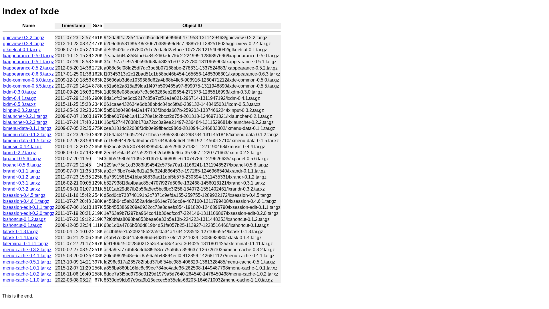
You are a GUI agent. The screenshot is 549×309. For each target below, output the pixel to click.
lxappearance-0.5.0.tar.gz (28, 55)
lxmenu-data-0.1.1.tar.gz (27, 128)
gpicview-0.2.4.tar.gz (23, 43)
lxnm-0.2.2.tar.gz (19, 152)
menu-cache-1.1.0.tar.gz (27, 280)
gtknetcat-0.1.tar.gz (22, 49)
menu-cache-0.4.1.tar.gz (27, 255)
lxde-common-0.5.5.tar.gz (28, 86)
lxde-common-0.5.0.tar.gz (28, 80)
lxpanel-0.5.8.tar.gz (22, 165)
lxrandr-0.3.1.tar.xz (21, 183)
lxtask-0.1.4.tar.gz (20, 237)
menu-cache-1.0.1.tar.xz (27, 268)
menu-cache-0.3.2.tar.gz (27, 249)
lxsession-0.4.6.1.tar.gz (26, 201)
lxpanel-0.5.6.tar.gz (22, 158)
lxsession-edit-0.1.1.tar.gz (28, 207)
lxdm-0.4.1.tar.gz (19, 98)
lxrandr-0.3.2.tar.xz (21, 189)
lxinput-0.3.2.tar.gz (21, 110)
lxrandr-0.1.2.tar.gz (21, 177)
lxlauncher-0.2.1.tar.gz (25, 116)
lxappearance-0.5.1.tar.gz (28, 61)
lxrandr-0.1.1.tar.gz (21, 171)
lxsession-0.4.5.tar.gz (24, 195)
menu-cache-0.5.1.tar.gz (27, 262)
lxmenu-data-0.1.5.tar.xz (27, 140)
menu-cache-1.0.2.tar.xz (27, 274)
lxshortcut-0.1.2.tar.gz (24, 219)
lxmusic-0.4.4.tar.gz (22, 146)
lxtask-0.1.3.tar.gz (20, 231)
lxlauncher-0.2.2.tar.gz (25, 122)
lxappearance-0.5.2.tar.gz (28, 68)
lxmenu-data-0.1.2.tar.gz (27, 134)
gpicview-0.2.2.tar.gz (23, 37)
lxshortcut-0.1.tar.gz (22, 225)
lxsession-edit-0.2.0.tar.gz (28, 213)
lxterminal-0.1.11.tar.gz (25, 243)
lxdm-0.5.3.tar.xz (19, 104)
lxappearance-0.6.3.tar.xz (28, 74)
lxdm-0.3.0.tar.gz (19, 92)
